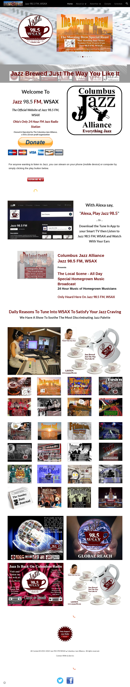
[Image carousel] (85, 35)
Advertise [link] (94, 3)
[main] (65, 74)
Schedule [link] (118, 3)
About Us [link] (80, 3)
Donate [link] (107, 3)
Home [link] (70, 3)
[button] (127, 4)
